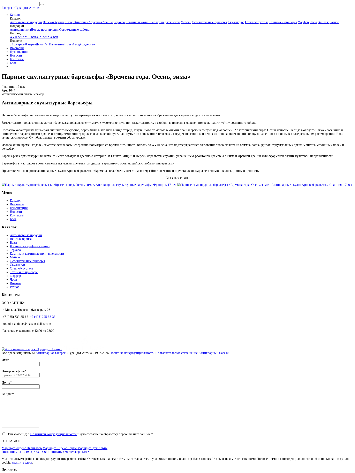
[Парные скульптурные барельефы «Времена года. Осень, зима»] (89, 184)
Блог (13, 63)
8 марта (30, 44)
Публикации (19, 51)
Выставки (17, 48)
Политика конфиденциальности (131, 353)
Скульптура (236, 22)
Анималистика (20, 29)
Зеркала (119, 22)
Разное (334, 22)
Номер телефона (13, 371)
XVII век (16, 37)
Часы (313, 22)
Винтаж (323, 22)
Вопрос (7, 394)
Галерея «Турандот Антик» (21, 7)
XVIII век (29, 37)
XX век (52, 37)
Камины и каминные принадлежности (153, 22)
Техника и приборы (283, 22)
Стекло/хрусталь (256, 22)
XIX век (41, 37)
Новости (16, 55)
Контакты (17, 59)
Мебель (186, 22)
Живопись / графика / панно (93, 22)
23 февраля (17, 44)
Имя (5, 360)
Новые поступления (45, 29)
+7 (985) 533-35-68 (15, 316)
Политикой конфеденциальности (53, 434)
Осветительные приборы (209, 22)
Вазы (69, 22)
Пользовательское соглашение (176, 353)
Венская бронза (54, 22)
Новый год (72, 44)
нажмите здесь (22, 462)
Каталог (15, 14)
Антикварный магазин (214, 353)
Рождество (87, 44)
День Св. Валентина (50, 44)
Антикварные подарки (26, 22)
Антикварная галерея (51, 353)
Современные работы (74, 29)
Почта (6, 382)
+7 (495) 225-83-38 (42, 316)
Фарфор (303, 22)
